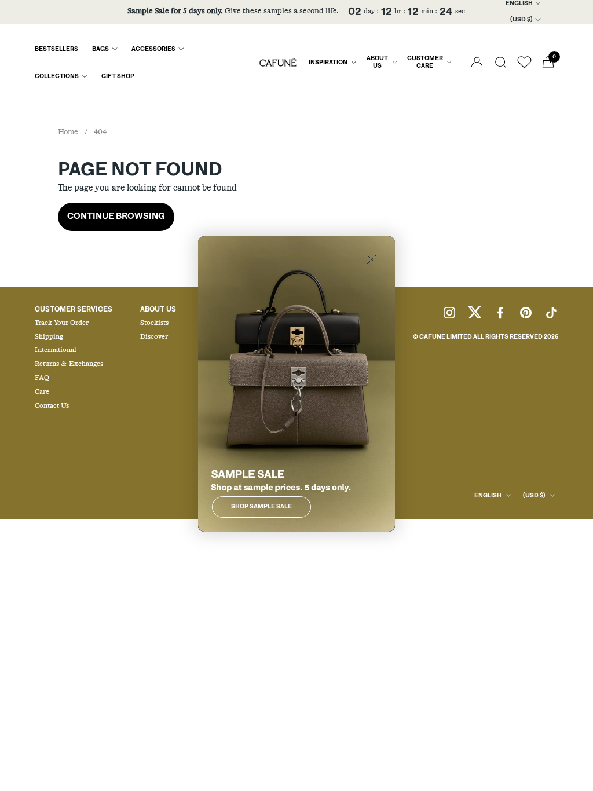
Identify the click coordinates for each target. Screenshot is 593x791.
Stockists (154, 323)
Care (42, 392)
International (55, 350)
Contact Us (52, 405)
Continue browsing (116, 216)
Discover (154, 337)
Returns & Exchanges (69, 364)
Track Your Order (62, 323)
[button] (500, 62)
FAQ (42, 378)
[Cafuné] (278, 62)
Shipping (49, 337)
